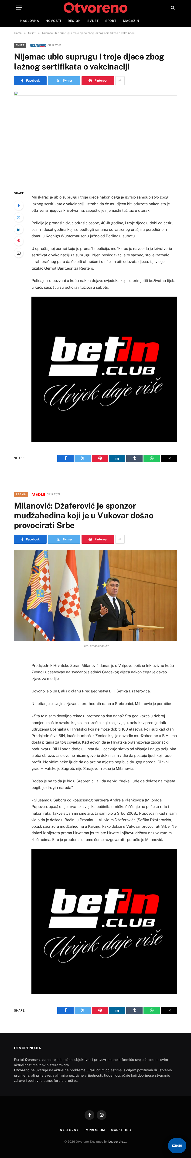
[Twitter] (18, 217)
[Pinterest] (18, 241)
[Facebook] (18, 205)
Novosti (53, 21)
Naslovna (29, 21)
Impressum (95, 1130)
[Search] (172, 7)
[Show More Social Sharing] (120, 80)
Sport (111, 21)
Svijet (93, 21)
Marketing (121, 1130)
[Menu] (19, 7)
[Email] (18, 253)
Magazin (131, 21)
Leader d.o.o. (117, 1141)
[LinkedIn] (18, 229)
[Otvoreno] (95, 7)
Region (74, 21)
